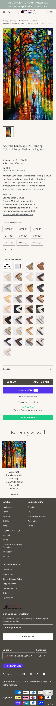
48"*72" (9, 249)
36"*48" (9, 242)
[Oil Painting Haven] (28, 12)
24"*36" (9, 236)
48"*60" (37, 242)
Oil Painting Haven (38, 681)
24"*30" (37, 229)
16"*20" (9, 229)
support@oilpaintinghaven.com (18, 214)
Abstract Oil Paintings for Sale (27, 21)
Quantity (6, 369)
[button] (4, 12)
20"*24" (23, 229)
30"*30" (23, 236)
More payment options (28, 397)
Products (11, 21)
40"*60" (23, 242)
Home (5, 21)
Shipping (6, 170)
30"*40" (37, 236)
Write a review (28, 417)
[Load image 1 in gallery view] (8, 131)
